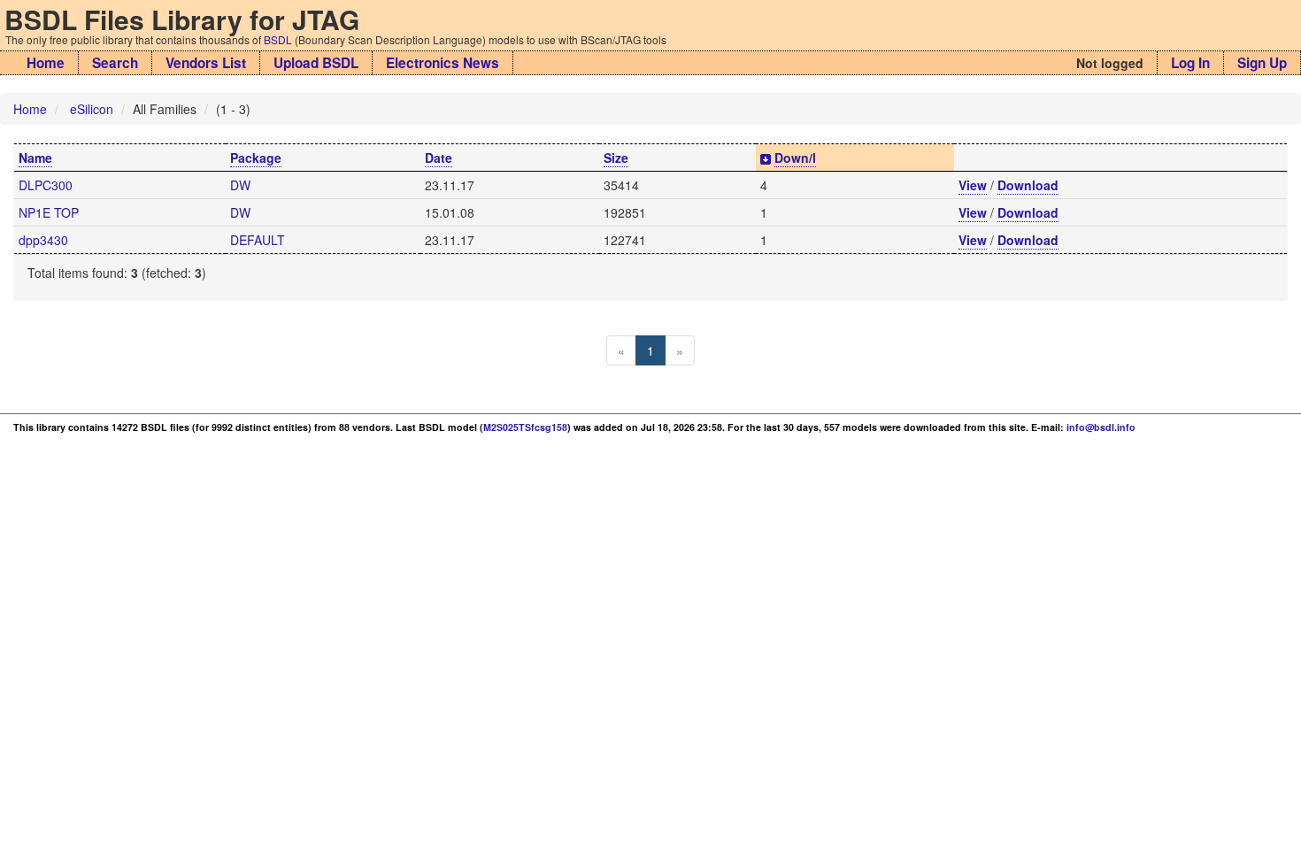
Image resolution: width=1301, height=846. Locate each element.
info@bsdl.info (1100, 427)
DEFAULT (257, 240)
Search (115, 63)
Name (35, 157)
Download (1028, 185)
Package (255, 157)
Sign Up (1262, 63)
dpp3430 (43, 240)
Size (616, 157)
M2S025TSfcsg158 (525, 427)
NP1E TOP (49, 212)
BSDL (278, 39)
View (972, 185)
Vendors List (206, 63)
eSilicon (91, 109)
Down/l (795, 157)
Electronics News (442, 63)
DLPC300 (46, 185)
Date (438, 157)
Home (46, 63)
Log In (1190, 63)
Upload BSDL (315, 63)
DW (240, 185)
